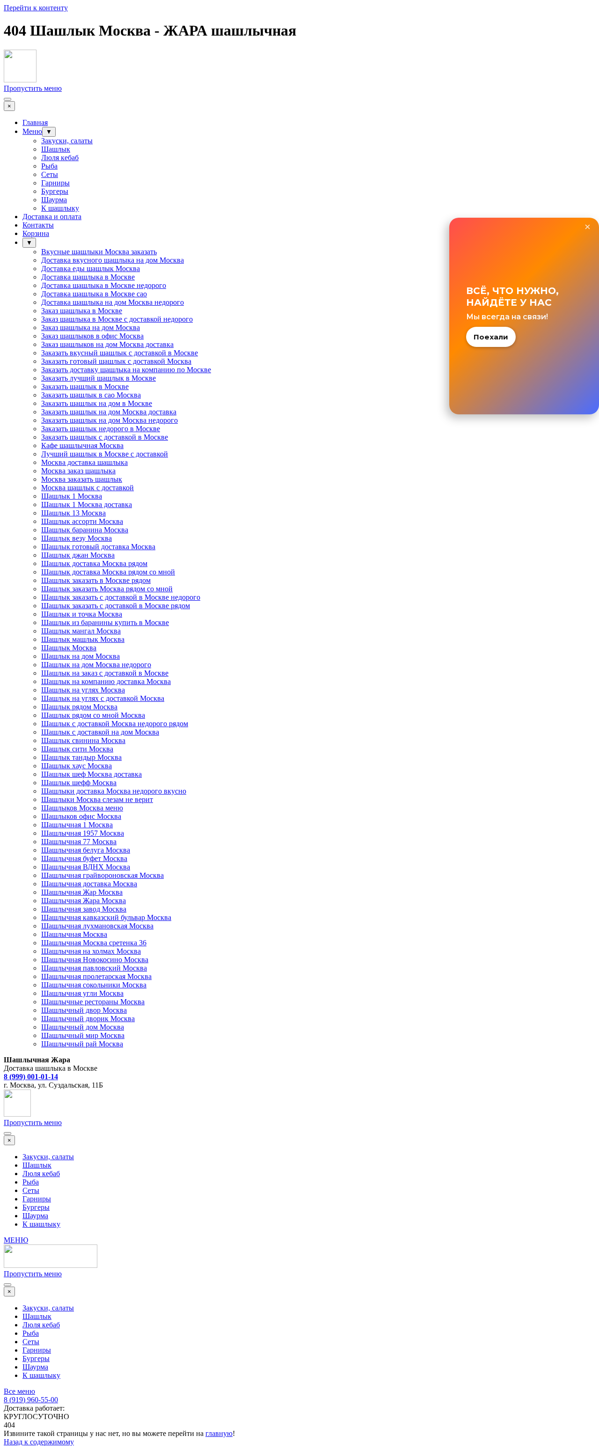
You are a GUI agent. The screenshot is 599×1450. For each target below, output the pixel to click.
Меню (32, 131)
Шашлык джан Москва (78, 555)
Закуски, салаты (67, 141)
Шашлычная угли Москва (82, 993)
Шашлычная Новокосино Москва (94, 960)
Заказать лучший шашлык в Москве (98, 378)
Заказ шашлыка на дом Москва (90, 327)
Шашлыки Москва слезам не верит (97, 799)
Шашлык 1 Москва (71, 496)
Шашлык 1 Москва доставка (86, 504)
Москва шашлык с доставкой (87, 488)
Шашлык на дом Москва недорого (96, 665)
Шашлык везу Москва (76, 538)
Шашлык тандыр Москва (81, 757)
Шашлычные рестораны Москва (93, 1002)
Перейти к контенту (36, 8)
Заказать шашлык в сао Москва (91, 395)
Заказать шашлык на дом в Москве (96, 403)
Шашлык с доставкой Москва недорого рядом (114, 724)
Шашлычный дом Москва (82, 1027)
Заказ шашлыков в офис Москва (92, 336)
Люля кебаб (60, 158)
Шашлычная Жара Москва (83, 901)
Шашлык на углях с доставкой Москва (102, 698)
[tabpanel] (299, 1064)
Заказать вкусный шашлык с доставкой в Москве (119, 353)
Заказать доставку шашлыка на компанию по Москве (126, 370)
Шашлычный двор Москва (84, 1010)
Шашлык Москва (68, 648)
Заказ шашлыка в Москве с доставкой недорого (117, 319)
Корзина (35, 233)
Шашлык (55, 149)
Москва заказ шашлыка (78, 471)
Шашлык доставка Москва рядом (94, 563)
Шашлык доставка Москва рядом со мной (108, 572)
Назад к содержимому (39, 1442)
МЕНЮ (16, 1240)
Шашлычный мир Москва (82, 1035)
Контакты (38, 225)
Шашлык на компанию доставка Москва (106, 681)
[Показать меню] (7, 99)
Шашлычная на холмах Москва (91, 951)
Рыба (49, 166)
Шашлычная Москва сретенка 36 (93, 943)
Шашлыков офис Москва (81, 816)
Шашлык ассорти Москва (82, 521)
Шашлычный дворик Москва (88, 1019)
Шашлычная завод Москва (83, 909)
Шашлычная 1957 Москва (82, 833)
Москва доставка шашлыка (84, 462)
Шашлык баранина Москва (84, 530)
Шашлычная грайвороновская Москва (102, 875)
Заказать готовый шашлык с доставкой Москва (116, 361)
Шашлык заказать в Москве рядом (96, 580)
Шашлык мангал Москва (81, 631)
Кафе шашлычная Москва (82, 445)
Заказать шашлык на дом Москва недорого (109, 420)
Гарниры (55, 183)
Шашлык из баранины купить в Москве (105, 622)
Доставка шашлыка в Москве (88, 277)
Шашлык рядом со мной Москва (93, 715)
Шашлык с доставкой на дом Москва (100, 732)
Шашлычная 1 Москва (77, 825)
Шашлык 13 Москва (73, 513)
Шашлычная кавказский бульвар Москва (106, 917)
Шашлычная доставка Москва (89, 884)
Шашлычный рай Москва (82, 1044)
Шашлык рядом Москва (79, 707)
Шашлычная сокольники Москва (93, 985)
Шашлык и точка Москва (81, 614)
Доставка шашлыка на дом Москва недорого (112, 302)
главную (219, 1433)
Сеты (49, 174)
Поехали (491, 336)
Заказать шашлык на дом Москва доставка (108, 412)
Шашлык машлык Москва (82, 639)
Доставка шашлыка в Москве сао (94, 294)
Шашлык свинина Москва (83, 740)
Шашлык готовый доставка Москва (98, 547)
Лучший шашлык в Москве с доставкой (104, 454)
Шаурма (54, 200)
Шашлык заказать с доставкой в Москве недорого (120, 597)
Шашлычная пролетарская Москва (96, 976)
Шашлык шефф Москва (79, 783)
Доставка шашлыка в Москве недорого (103, 285)
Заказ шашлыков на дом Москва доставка (107, 344)
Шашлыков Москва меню (82, 808)
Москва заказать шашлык (81, 479)
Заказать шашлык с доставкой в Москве (104, 437)
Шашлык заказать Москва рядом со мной (107, 589)
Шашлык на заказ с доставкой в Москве (104, 673)
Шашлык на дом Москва (80, 656)
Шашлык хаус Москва (76, 766)
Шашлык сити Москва (77, 749)
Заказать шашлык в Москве (85, 386)
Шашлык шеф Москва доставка (91, 774)
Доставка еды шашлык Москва (90, 268)
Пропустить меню (33, 88)
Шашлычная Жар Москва (82, 892)
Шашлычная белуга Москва (85, 850)
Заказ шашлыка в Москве (81, 311)
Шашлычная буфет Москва (84, 858)
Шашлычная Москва (74, 934)
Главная (35, 122)
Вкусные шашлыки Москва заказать (99, 252)
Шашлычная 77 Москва (79, 842)
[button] (31, 1077)
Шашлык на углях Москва (83, 690)
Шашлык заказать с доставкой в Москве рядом (115, 606)
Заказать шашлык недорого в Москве (100, 429)
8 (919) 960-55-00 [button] (31, 1400)
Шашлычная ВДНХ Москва (85, 867)
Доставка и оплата (51, 217)
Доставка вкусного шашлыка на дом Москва (112, 260)
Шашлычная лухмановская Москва (97, 926)
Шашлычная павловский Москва (94, 968)
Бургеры (54, 191)
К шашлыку (60, 208)
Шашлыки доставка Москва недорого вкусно (113, 791)
